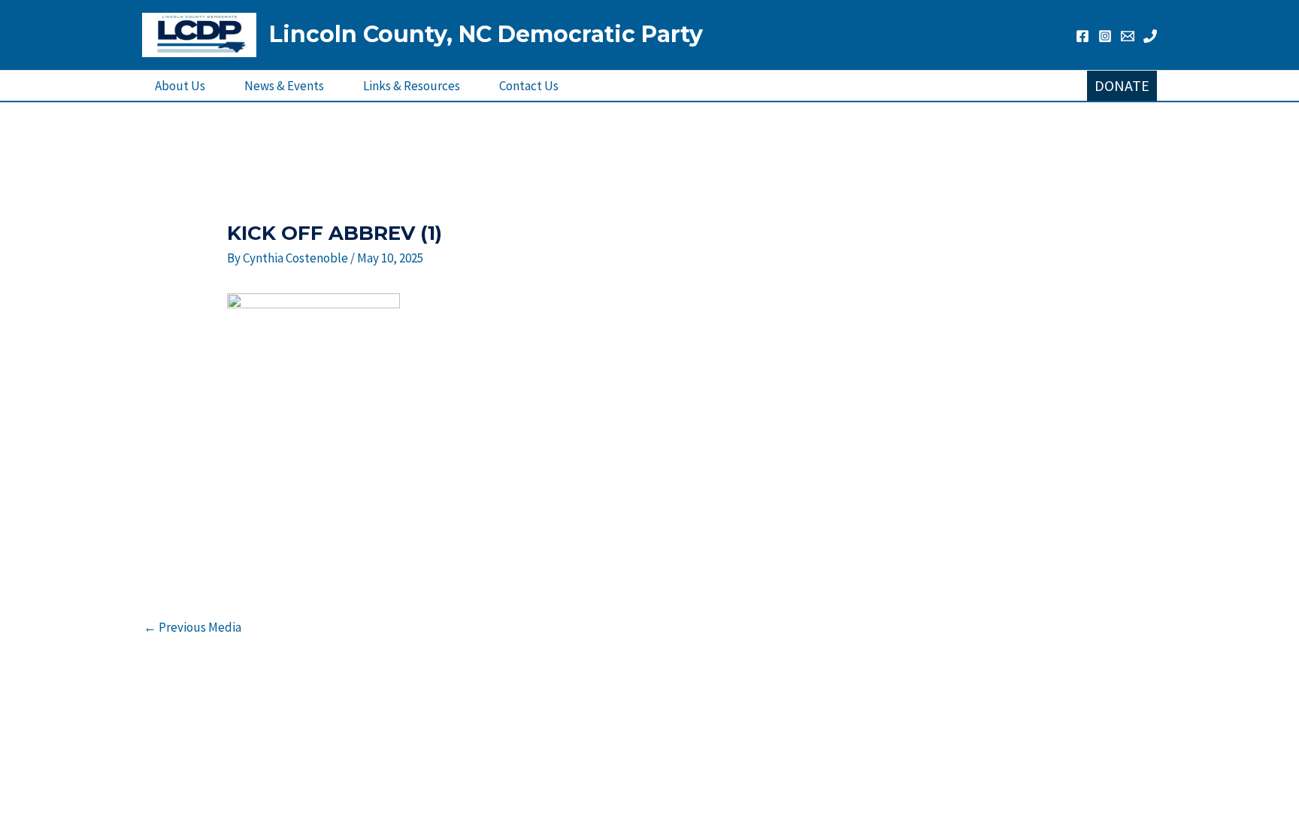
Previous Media (192, 627)
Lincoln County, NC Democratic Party (486, 34)
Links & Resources (411, 85)
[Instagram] (1105, 36)
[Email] (1127, 36)
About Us (180, 85)
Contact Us (529, 85)
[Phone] (1150, 36)
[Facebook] (1082, 36)
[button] (1122, 86)
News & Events (284, 85)
